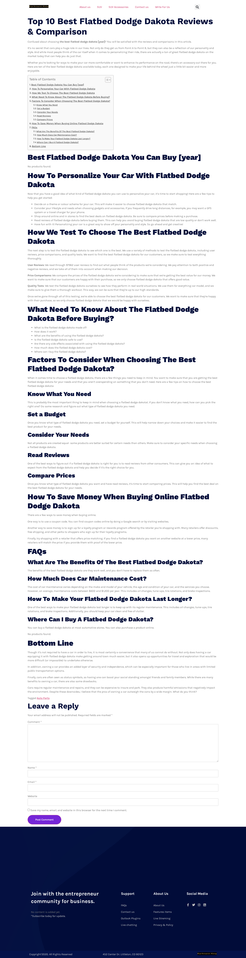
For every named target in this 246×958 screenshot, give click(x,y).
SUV (99, 7)
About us (84, 7)
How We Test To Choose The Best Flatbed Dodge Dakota (63, 93)
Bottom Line (39, 146)
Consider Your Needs (47, 112)
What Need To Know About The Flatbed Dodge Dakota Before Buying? (71, 97)
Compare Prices (45, 119)
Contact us (141, 7)
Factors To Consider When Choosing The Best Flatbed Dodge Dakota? (71, 101)
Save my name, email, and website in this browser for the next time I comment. (78, 810)
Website (32, 796)
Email (32, 781)
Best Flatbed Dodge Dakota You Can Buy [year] (57, 84)
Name (32, 767)
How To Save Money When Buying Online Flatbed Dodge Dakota (67, 123)
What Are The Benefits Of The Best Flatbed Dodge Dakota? (65, 131)
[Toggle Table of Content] (106, 80)
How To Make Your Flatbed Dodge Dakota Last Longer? (63, 138)
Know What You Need (47, 105)
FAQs (34, 127)
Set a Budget (43, 108)
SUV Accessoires (118, 7)
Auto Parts (43, 698)
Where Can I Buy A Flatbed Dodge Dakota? (58, 142)
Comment (35, 721)
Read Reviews (44, 116)
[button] (197, 7)
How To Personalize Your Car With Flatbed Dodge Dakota (63, 88)
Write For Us (162, 7)
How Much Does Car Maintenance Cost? (57, 135)
